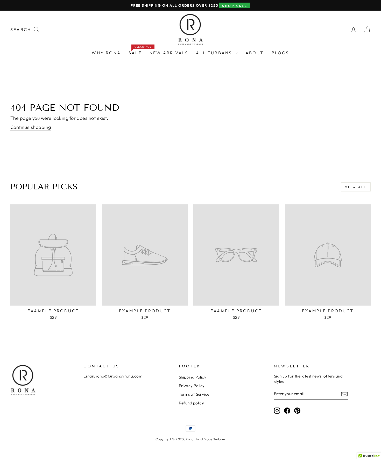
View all (356, 187)
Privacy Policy (192, 385)
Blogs (280, 52)
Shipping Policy (193, 377)
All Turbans (215, 52)
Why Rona (106, 52)
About (254, 52)
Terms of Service (194, 394)
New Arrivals (169, 52)
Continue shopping (30, 127)
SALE (137, 51)
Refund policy (191, 403)
